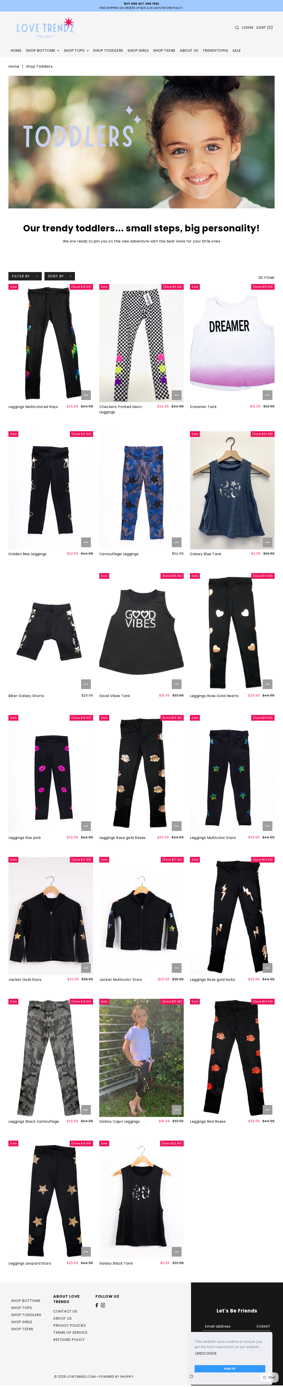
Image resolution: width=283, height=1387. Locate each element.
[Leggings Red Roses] (232, 1058)
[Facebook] (97, 1305)
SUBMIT (263, 1326)
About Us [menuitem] (189, 50)
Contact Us (65, 1311)
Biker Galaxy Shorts (26, 695)
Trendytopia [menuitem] (215, 50)
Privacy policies (69, 1325)
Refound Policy (68, 1339)
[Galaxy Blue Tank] (232, 490)
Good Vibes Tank (114, 695)
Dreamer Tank (203, 406)
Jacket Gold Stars (25, 979)
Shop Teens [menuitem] (164, 50)
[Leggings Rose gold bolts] (232, 916)
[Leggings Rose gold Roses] (141, 774)
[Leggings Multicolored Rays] (50, 343)
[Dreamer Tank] (232, 343)
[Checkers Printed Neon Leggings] (141, 343)
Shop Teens (22, 1329)
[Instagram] (103, 1305)
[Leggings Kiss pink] (50, 774)
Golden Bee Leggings (27, 553)
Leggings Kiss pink (24, 837)
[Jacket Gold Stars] (50, 916)
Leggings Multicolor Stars (213, 837)
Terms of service (70, 1332)
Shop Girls (21, 1321)
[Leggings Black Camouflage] (50, 1058)
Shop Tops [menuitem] (75, 50)
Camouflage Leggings (119, 553)
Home (13, 66)
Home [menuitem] (16, 50)
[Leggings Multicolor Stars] (232, 774)
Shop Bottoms (25, 1300)
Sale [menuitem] (237, 50)
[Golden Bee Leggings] (50, 490)
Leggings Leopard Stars (29, 1263)
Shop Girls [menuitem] (138, 50)
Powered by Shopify (116, 1376)
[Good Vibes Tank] (141, 632)
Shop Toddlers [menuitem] (108, 50)
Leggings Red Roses (208, 1121)
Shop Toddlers (26, 1314)
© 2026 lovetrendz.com (75, 1376)
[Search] (237, 27)
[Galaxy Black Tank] (141, 1200)
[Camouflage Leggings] (141, 490)
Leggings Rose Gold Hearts (214, 695)
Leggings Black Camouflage (33, 1121)
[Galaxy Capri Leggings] (141, 1058)
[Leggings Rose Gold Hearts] (232, 632)
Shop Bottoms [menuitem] (41, 50)
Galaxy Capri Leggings (119, 1121)
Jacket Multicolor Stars (120, 979)
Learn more (205, 1352)
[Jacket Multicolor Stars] (141, 916)
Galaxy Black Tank (116, 1263)
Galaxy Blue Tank (205, 553)
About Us (62, 1318)
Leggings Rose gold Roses (122, 837)
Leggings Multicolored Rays (33, 406)
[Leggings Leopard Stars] (50, 1200)
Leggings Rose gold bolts (212, 979)
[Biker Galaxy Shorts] (50, 632)
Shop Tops (21, 1307)
